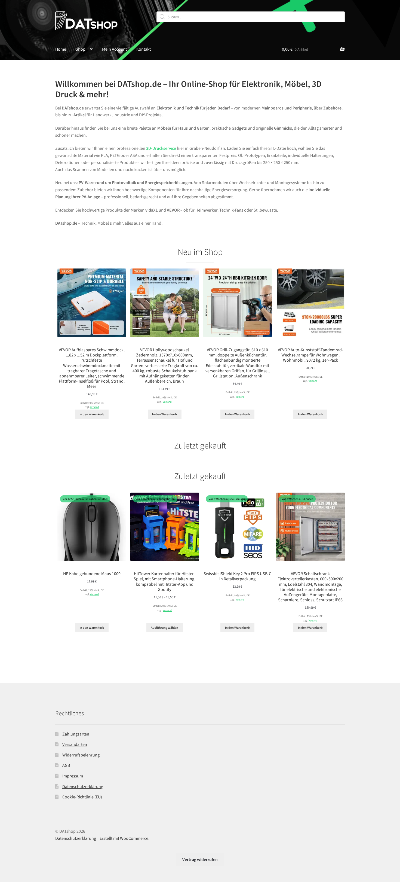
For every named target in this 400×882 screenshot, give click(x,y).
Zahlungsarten (75, 734)
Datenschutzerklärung (82, 786)
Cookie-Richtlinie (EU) (82, 796)
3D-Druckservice (161, 148)
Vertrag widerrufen (200, 859)
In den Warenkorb (91, 414)
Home (60, 49)
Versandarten (74, 744)
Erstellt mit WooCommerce (124, 838)
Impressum (72, 776)
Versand (94, 407)
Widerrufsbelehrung (81, 755)
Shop (80, 49)
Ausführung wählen (164, 627)
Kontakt (143, 49)
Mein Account (114, 49)
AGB (66, 765)
